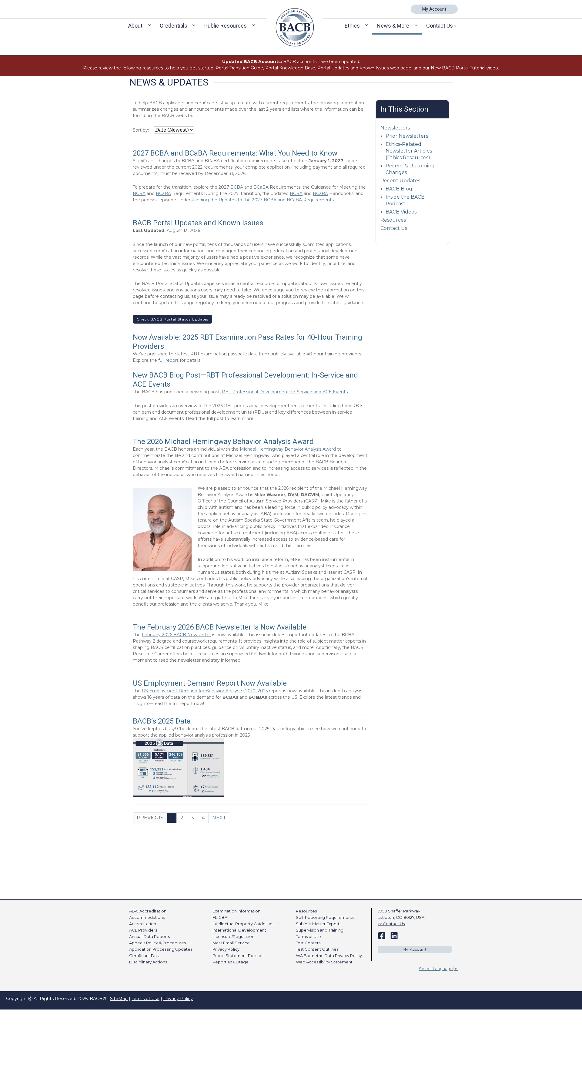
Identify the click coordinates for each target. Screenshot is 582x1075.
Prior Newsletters (407, 136)
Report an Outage (230, 961)
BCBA (236, 187)
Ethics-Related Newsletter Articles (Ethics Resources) (409, 150)
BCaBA (261, 187)
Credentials (173, 25)
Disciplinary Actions (148, 961)
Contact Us (439, 25)
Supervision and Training (319, 930)
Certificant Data (145, 955)
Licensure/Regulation (233, 936)
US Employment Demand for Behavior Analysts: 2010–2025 (205, 691)
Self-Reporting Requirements (325, 917)
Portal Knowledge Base (290, 68)
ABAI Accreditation (147, 911)
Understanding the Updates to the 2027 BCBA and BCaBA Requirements (255, 200)
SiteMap (119, 998)
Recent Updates (400, 180)
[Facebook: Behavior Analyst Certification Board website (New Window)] (382, 935)
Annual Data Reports (149, 936)
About (135, 25)
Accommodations (147, 917)
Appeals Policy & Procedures (157, 942)
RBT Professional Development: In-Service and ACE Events (285, 392)
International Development (239, 930)
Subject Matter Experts (318, 923)
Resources (393, 220)
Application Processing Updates (160, 949)
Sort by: (141, 130)
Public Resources (225, 25)
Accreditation (142, 923)
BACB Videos (401, 212)
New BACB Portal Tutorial (458, 68)
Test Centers (308, 942)
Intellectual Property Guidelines (243, 923)
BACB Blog (399, 189)
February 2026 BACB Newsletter (176, 634)
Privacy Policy (225, 949)
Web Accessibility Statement (324, 961)
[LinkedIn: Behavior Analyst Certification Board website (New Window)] (394, 935)
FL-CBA (219, 917)
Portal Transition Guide (239, 68)
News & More (393, 25)
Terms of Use (308, 936)
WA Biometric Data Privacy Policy (329, 955)
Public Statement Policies (237, 955)
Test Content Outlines (317, 949)
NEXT (219, 818)
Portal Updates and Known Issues (353, 68)
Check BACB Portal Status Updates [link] (172, 319)
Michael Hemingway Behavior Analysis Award (288, 449)
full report (168, 360)
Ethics (352, 25)
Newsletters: (395, 128)
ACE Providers (143, 930)
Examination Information (236, 911)
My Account (434, 9)
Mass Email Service (231, 942)
